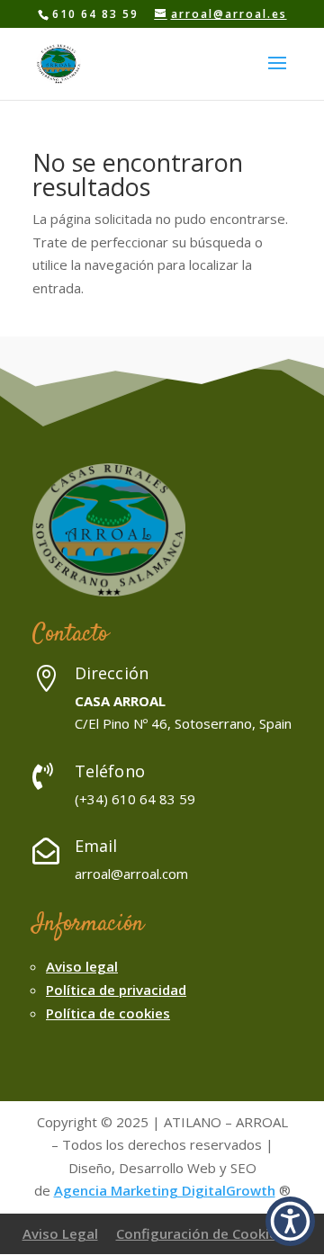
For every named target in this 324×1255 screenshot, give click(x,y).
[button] (290, 1221)
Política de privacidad (116, 990)
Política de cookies (108, 1013)
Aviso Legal (60, 1233)
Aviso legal (82, 966)
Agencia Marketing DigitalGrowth (164, 1190)
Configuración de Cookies (200, 1233)
